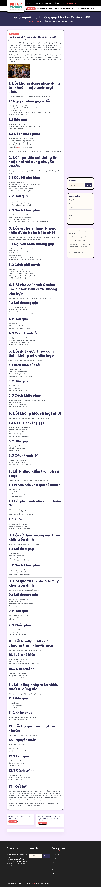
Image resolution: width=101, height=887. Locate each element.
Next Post (43, 823)
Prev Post (13, 821)
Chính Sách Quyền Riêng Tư (53, 3)
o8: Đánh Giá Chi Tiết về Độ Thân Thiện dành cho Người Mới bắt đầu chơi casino (79, 247)
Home (28, 3)
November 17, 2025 (16, 40)
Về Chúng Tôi (38, 3)
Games (71, 204)
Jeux (70, 215)
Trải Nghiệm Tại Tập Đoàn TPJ (78, 241)
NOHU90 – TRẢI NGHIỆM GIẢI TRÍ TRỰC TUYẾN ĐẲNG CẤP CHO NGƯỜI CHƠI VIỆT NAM (50, 818)
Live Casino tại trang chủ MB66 (78, 237)
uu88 (18, 147)
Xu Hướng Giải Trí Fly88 (76, 252)
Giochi (71, 207)
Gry (70, 211)
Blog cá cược (70, 3)
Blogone (33, 883)
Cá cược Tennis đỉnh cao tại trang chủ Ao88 (79, 232)
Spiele (71, 219)
